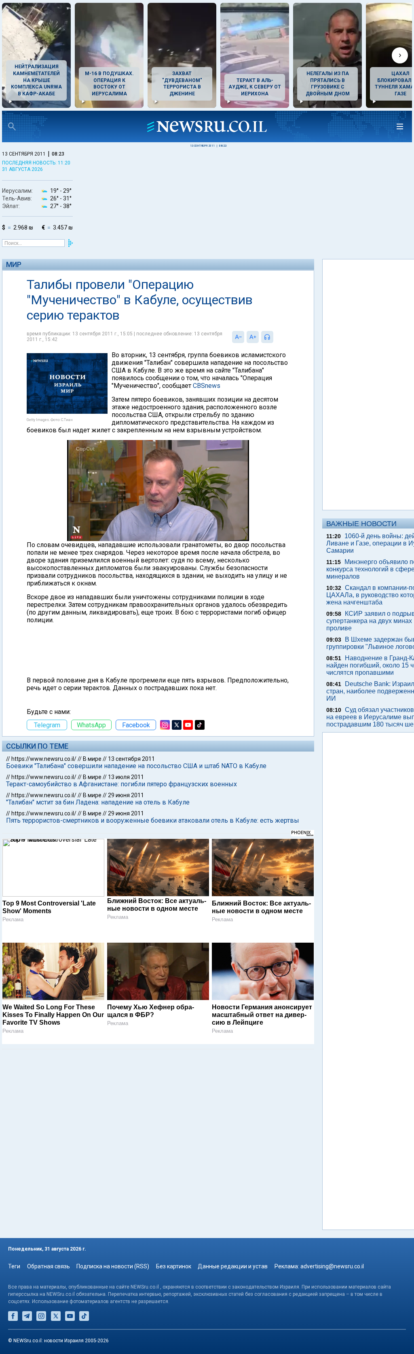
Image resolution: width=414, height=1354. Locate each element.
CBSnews (206, 386)
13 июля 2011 (126, 777)
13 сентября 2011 (131, 759)
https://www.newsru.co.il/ (43, 759)
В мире (92, 759)
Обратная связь (48, 1266)
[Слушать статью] (275, 337)
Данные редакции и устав (233, 1266)
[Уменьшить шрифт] (238, 337)
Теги (14, 1266)
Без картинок (173, 1266)
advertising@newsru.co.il (332, 1266)
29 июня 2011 (126, 795)
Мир (13, 264)
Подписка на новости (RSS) (112, 1266)
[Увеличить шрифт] (253, 337)
